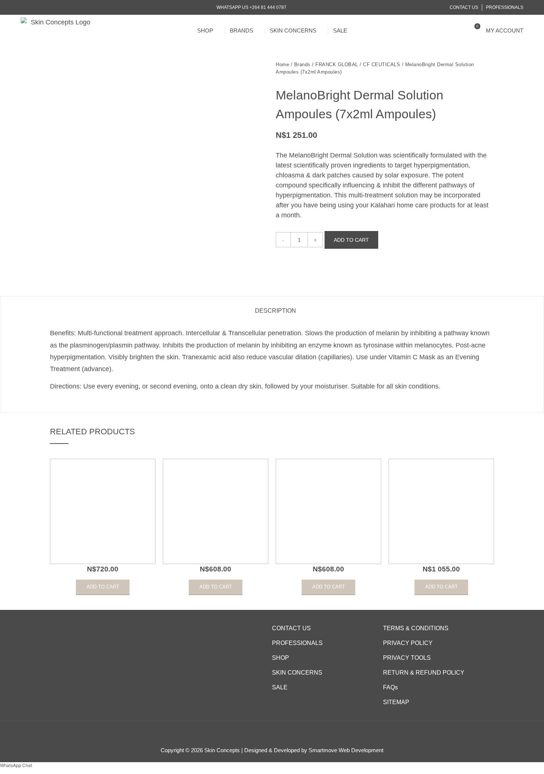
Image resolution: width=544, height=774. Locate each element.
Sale (340, 30)
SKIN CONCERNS (297, 672)
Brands (241, 30)
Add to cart (351, 240)
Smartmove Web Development (346, 750)
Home (282, 64)
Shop (205, 30)
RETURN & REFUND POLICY (423, 672)
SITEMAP (396, 702)
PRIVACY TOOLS (407, 658)
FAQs (390, 687)
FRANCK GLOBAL (336, 64)
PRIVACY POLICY (408, 643)
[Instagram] (33, 7)
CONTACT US (291, 628)
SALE (280, 687)
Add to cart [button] (103, 587)
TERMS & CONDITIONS (416, 628)
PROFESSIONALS (297, 643)
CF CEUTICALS (381, 64)
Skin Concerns (293, 30)
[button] (461, 30)
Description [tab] (275, 311)
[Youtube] (42, 7)
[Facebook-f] (23, 7)
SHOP (280, 658)
